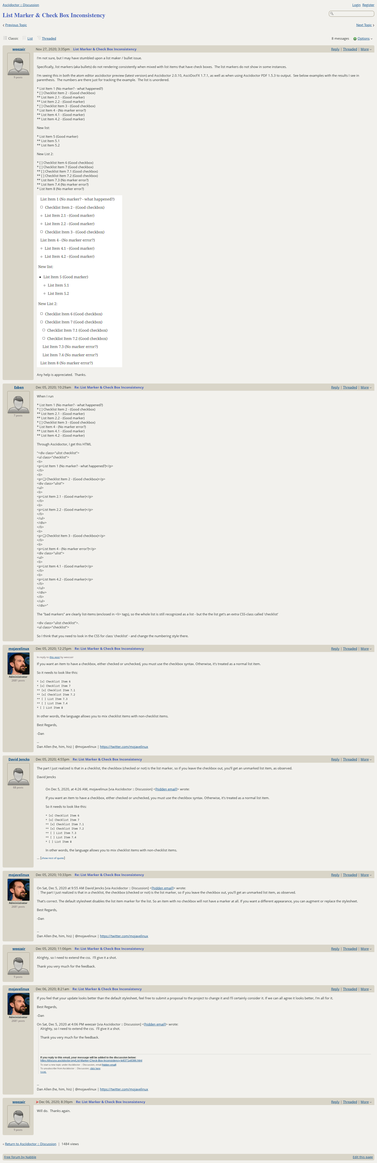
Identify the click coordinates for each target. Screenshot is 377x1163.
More (365, 49)
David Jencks (19, 759)
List (30, 38)
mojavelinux (19, 648)
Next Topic (364, 25)
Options (364, 38)
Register (368, 5)
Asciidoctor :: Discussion (21, 5)
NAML (43, 1072)
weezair (18, 49)
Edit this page (363, 1157)
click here (95, 1068)
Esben (19, 387)
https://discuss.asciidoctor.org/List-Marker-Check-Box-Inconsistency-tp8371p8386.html (91, 1060)
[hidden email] (166, 789)
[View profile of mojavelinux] (18, 672)
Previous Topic (16, 25)
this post (55, 657)
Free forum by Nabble (20, 1157)
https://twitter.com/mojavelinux (124, 746)
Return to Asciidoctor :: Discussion (30, 1144)
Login (356, 5)
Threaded (49, 38)
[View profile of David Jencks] (18, 782)
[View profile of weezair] (18, 72)
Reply (335, 49)
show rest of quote (52, 858)
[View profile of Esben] (18, 410)
